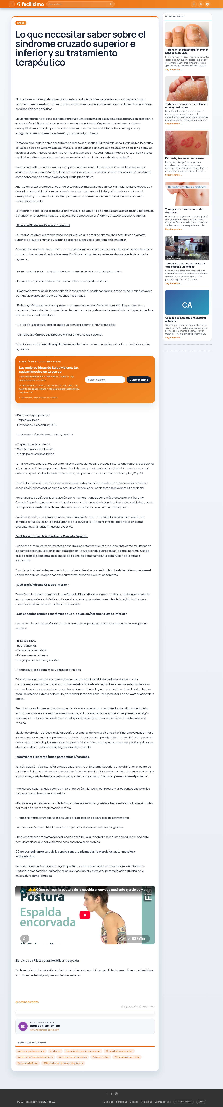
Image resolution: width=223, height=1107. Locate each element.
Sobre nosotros (163, 1101)
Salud (20, 23)
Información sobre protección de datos (39, 397)
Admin (201, 1102)
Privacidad (121, 1101)
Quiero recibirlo (138, 379)
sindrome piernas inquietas (73, 1057)
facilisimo (33, 4)
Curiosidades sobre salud (119, 1051)
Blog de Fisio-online (45, 1025)
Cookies (134, 1101)
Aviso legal (108, 1101)
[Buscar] (111, 4)
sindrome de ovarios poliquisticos (35, 1057)
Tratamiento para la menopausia (83, 1051)
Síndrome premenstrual (127, 1057)
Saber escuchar (101, 1057)
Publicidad (146, 1101)
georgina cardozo (27, 1002)
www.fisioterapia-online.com (44, 1030)
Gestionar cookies (183, 1102)
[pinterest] (207, 4)
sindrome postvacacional (31, 1051)
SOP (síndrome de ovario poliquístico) (63, 1063)
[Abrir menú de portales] (12, 4)
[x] (201, 4)
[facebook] (194, 4)
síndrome (55, 1051)
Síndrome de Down (28, 1063)
